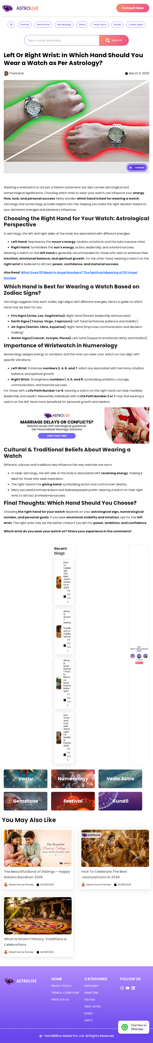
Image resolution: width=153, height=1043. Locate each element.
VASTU (88, 1020)
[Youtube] (127, 988)
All (11, 24)
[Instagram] (122, 988)
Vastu (82, 24)
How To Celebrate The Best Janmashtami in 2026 (67, 575)
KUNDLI (88, 1013)
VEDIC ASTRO (92, 1006)
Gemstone (43, 24)
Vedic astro (99, 24)
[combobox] (61, 40)
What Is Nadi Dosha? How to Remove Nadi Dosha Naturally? (67, 676)
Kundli (117, 24)
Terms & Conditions (65, 993)
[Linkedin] (133, 988)
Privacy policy (61, 986)
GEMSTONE (91, 993)
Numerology (64, 24)
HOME (56, 979)
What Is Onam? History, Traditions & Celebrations (67, 624)
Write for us (60, 999)
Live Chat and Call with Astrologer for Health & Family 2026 (67, 730)
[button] (137, 168)
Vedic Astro (120, 778)
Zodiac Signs (136, 24)
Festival (24, 24)
